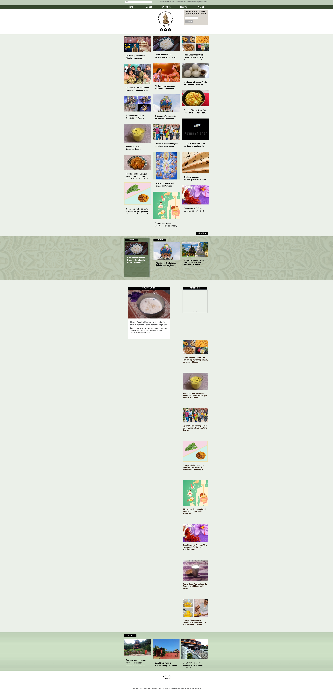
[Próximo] (206, 301)
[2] (196, 311)
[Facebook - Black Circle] (161, 29)
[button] (131, 240)
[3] (194, 311)
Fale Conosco (168, 677)
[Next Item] (145, 248)
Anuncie (168, 679)
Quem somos (168, 675)
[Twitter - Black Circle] (165, 29)
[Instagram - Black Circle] (169, 29)
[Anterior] (184, 301)
